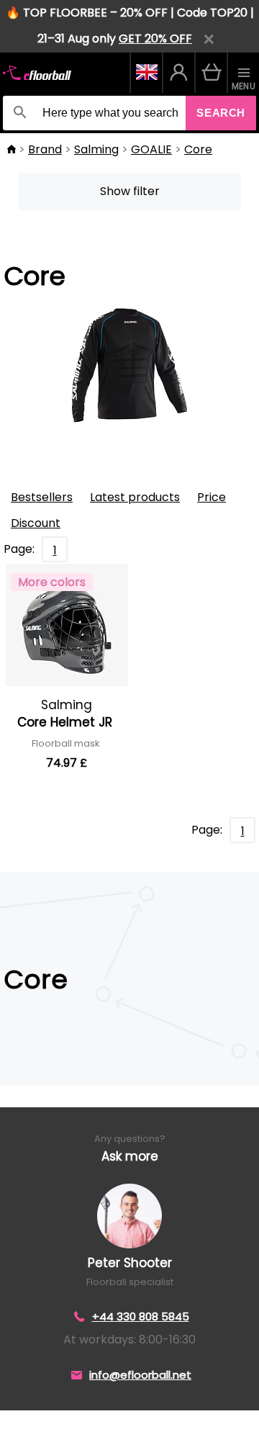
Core (198, 149)
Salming (96, 149)
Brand (45, 149)
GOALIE (151, 149)
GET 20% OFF (155, 38)
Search (220, 113)
